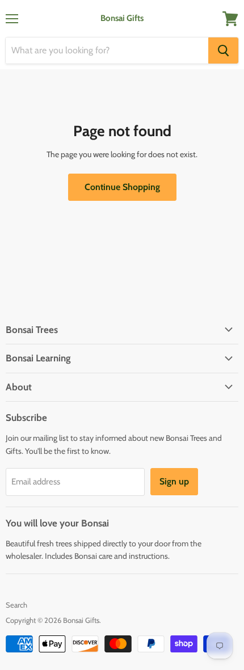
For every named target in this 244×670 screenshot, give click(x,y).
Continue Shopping (122, 187)
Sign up (174, 481)
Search (16, 604)
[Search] (223, 50)
